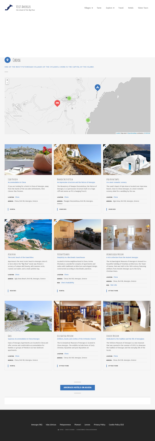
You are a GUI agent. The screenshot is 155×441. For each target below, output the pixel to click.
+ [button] (7, 80)
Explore (109, 8)
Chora (17, 197)
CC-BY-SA (147, 133)
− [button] (7, 83)
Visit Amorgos (23, 6)
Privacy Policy (99, 425)
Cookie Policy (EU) (116, 425)
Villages (87, 8)
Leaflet (118, 133)
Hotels (130, 8)
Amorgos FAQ (36, 425)
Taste (99, 8)
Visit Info (113, 285)
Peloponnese (65, 425)
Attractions (113, 291)
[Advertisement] (77, 35)
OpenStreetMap (132, 133)
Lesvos (87, 425)
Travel (120, 8)
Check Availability (67, 283)
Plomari (77, 425)
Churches (62, 209)
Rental (12, 209)
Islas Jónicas (51, 425)
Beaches (13, 291)
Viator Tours (143, 8)
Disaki (72, 429)
